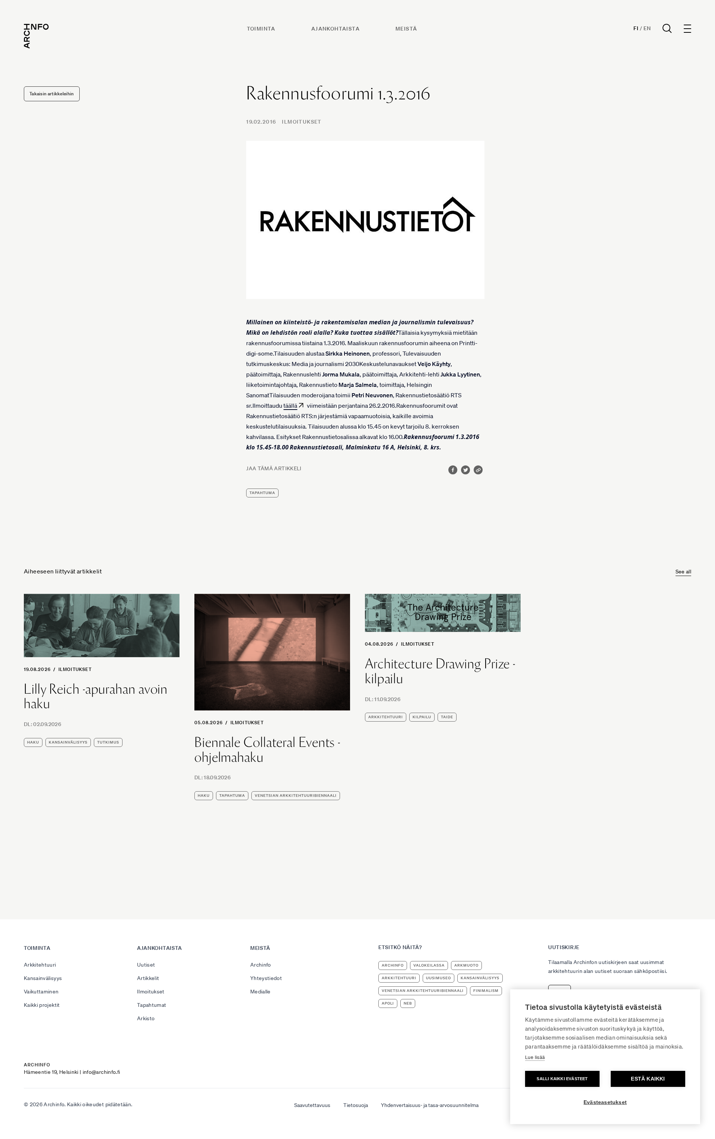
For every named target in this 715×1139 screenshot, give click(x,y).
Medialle (260, 991)
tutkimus (108, 742)
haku (33, 742)
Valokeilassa (429, 965)
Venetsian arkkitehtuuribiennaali (296, 795)
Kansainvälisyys (43, 978)
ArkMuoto (466, 965)
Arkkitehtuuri (40, 964)
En (647, 28)
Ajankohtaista (335, 28)
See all (683, 571)
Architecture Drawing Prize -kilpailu (440, 671)
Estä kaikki (648, 1079)
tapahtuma (262, 493)
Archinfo (260, 964)
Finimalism (486, 990)
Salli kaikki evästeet (562, 1078)
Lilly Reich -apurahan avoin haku (96, 696)
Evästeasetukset (605, 1102)
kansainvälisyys (68, 742)
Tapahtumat (151, 1005)
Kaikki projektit (42, 1005)
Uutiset (146, 964)
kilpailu (422, 717)
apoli (388, 1003)
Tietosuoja (355, 1105)
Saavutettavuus (312, 1105)
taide (447, 717)
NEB (408, 1003)
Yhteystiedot (266, 978)
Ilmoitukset (301, 121)
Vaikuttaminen (41, 991)
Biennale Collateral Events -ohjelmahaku (267, 749)
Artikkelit (148, 978)
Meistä (406, 28)
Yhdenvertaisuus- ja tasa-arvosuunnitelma (430, 1105)
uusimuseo (438, 978)
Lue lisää (535, 1057)
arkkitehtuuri (385, 717)
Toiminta (261, 28)
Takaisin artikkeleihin (51, 93)
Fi (635, 28)
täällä (290, 405)
